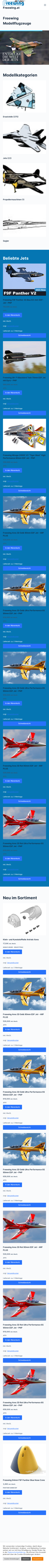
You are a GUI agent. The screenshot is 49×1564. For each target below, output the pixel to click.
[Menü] (45, 5)
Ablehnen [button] (26, 1559)
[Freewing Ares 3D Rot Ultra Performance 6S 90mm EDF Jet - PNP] (24, 823)
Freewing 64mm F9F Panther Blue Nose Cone (24, 1480)
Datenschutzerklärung (16, 1552)
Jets (7, 158)
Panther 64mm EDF (10, 1488)
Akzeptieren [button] (37, 1559)
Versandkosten (13, 326)
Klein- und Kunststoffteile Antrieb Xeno (21, 939)
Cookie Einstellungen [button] (11, 1559)
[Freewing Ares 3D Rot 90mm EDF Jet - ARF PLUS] (24, 745)
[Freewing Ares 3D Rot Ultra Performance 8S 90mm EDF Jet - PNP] (24, 1382)
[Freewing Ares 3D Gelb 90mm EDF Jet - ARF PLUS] (24, 512)
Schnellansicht (24, 335)
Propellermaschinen (13, 199)
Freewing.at (11, 7)
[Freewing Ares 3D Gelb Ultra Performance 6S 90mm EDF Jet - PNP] (24, 590)
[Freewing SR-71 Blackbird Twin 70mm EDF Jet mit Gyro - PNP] (24, 357)
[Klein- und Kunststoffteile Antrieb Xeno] (24, 919)
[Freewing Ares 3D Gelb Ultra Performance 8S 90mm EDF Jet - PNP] (24, 668)
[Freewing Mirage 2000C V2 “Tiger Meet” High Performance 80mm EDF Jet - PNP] (24, 435)
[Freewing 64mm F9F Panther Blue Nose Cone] (24, 1460)
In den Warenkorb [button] (12, 315)
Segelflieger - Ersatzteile (13, 947)
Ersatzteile (10, 117)
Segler (6, 241)
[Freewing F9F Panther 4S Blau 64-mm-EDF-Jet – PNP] (24, 280)
